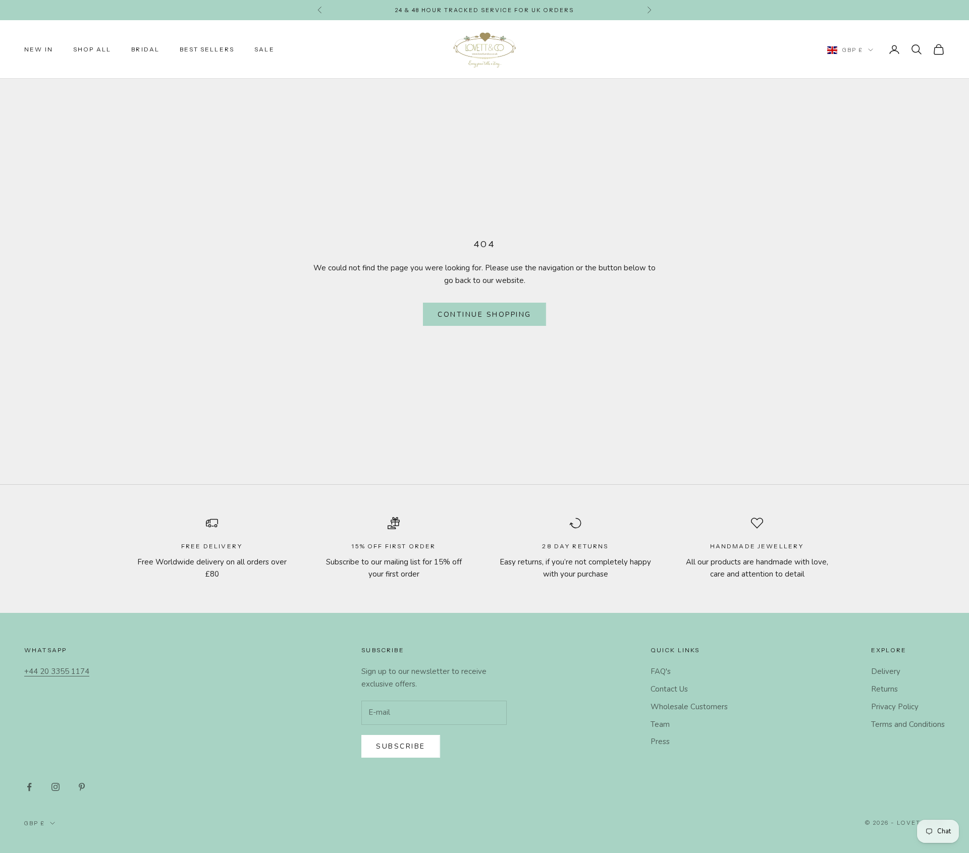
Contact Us (669, 689)
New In (38, 49)
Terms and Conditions (908, 724)
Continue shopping (484, 314)
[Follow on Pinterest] (82, 787)
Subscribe (400, 746)
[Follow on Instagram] (55, 787)
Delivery (885, 671)
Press (660, 741)
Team (660, 724)
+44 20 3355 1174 (56, 671)
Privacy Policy (895, 707)
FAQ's (661, 671)
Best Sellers (207, 49)
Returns (884, 689)
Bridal (145, 49)
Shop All (92, 49)
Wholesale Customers (689, 707)
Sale (264, 49)
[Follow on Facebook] (29, 787)
